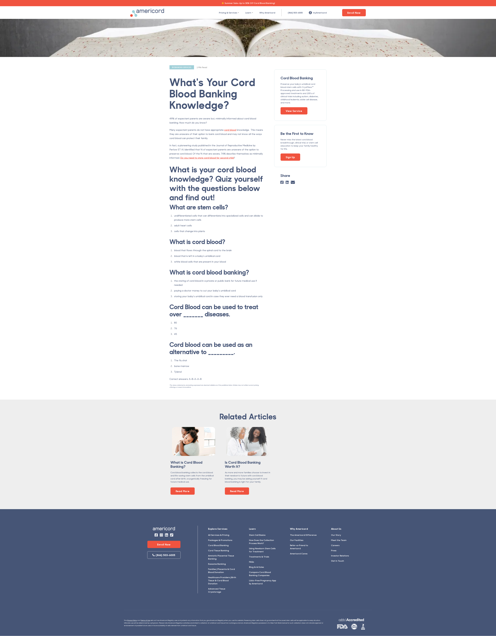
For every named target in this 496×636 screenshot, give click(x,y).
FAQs (251, 561)
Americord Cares (298, 553)
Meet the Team (338, 540)
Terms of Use (145, 620)
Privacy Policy (132, 620)
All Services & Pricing (218, 535)
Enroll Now (354, 12)
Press (333, 550)
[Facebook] (282, 182)
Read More (182, 491)
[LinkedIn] (287, 182)
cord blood (230, 129)
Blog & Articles (256, 567)
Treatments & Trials (259, 556)
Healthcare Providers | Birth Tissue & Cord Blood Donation (222, 580)
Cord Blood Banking (218, 545)
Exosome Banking (217, 563)
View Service (294, 111)
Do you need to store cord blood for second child (207, 157)
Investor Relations (340, 555)
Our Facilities (296, 540)
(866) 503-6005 (295, 12)
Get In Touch (337, 560)
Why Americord (267, 12)
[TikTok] (171, 535)
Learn (248, 12)
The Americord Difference (303, 535)
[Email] (293, 182)
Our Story (336, 535)
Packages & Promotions (220, 540)
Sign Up (290, 157)
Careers (335, 545)
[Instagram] (161, 535)
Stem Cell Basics (257, 535)
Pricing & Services (228, 12)
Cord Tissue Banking (218, 550)
